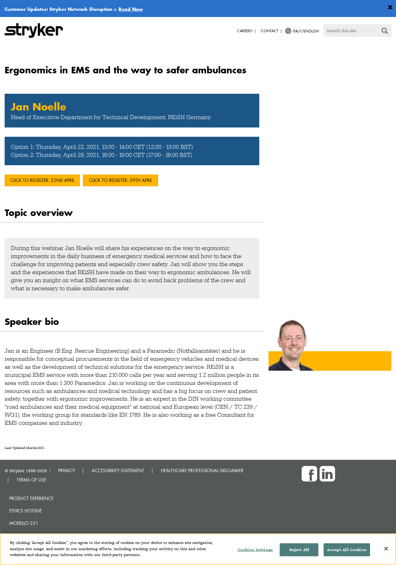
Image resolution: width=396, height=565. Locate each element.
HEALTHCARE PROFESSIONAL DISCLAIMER (202, 470)
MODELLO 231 (23, 523)
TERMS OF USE (31, 480)
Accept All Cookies (346, 549)
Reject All (299, 549)
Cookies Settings (255, 549)
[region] (198, 549)
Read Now (130, 9)
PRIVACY (66, 470)
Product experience (31, 498)
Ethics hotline (25, 511)
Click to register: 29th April (120, 180)
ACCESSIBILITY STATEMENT (118, 470)
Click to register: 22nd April (42, 180)
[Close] (386, 548)
